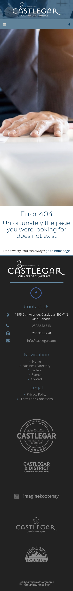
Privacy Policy (36, 394)
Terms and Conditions (36, 399)
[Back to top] (62, 580)
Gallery (37, 370)
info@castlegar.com (41, 340)
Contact (36, 379)
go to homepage (58, 251)
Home (36, 361)
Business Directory (36, 366)
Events (36, 375)
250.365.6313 (41, 326)
